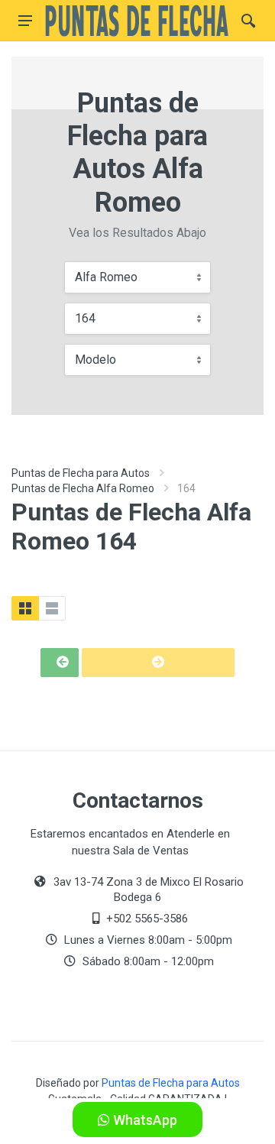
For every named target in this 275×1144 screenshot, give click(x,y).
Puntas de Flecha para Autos (80, 473)
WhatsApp (143, 1120)
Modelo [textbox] (95, 359)
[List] (52, 608)
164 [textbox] (85, 318)
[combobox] (137, 277)
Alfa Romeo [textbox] (106, 277)
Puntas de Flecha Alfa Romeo (82, 488)
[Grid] (25, 608)
